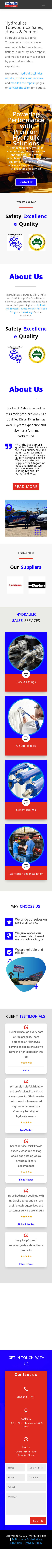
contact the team (19, 87)
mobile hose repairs (23, 83)
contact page (27, 312)
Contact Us (26, 182)
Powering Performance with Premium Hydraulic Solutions (26, 128)
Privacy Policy (33, 1542)
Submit (38, 1521)
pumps (24, 308)
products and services (29, 78)
